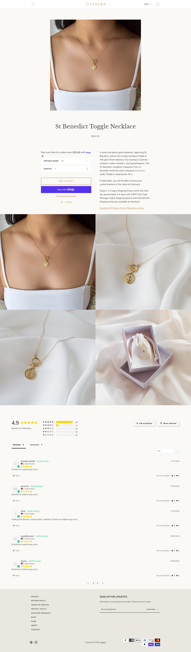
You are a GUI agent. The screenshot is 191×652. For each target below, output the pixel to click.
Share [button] (17, 475)
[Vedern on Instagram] (36, 642)
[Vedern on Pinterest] (31, 642)
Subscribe (151, 609)
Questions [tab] (34, 444)
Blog (33, 617)
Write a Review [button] (169, 423)
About (34, 625)
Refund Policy (38, 601)
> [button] (103, 583)
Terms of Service (40, 605)
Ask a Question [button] (145, 423)
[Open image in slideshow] (95, 65)
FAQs (33, 621)
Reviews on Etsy (136, 208)
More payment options (66, 196)
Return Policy (119, 208)
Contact (35, 630)
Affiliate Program (40, 613)
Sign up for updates (113, 596)
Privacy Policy (39, 609)
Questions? (105, 208)
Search (35, 597)
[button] (173, 475)
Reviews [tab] (17, 444)
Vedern (103, 642)
